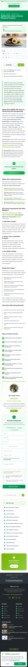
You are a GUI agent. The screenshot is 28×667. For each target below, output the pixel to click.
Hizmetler (8, 14)
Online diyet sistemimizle (8, 212)
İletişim (5, 608)
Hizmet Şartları (7, 617)
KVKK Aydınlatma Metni (15, 471)
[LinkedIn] (13, 597)
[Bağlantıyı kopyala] (11, 53)
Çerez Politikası (7, 615)
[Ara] (23, 495)
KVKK (5, 613)
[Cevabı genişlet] (25, 338)
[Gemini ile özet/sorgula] (9, 57)
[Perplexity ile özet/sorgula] (11, 57)
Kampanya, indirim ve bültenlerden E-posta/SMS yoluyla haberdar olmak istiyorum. (14, 481)
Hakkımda (6, 606)
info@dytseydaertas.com (17, 594)
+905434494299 (7, 594)
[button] (14, 338)
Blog (19, 613)
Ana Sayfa (3, 14)
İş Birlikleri (6, 611)
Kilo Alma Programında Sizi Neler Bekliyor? (13, 76)
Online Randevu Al (13, 172)
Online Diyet (20, 615)
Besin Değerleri (21, 611)
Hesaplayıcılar (21, 608)
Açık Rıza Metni (9, 475)
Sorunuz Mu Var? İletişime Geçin (15, 580)
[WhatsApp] (9, 53)
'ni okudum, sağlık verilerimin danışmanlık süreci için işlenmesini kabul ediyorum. (14, 476)
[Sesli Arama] (20, 495)
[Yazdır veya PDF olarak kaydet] (17, 53)
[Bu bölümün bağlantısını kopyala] (24, 111)
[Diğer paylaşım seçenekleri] (14, 53)
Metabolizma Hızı (11, 188)
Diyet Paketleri (21, 617)
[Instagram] (9, 597)
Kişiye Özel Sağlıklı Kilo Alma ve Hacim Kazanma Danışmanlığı (12, 70)
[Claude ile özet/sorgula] (6, 57)
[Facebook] (3, 53)
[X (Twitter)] (6, 53)
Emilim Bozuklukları (8, 198)
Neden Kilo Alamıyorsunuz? (10, 73)
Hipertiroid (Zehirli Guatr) (19, 202)
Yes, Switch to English (14, 6)
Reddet (7, 663)
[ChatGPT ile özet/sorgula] (3, 57)
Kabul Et (20, 663)
